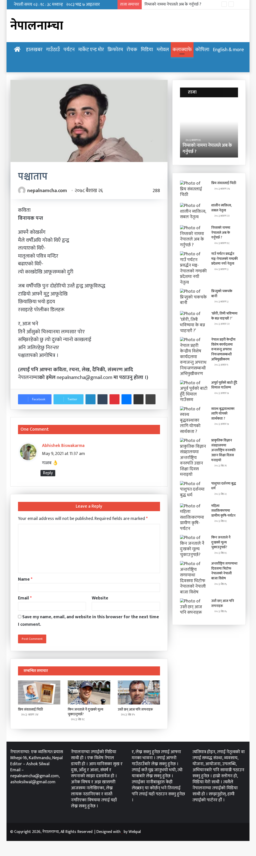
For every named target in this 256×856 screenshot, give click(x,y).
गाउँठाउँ (53, 49)
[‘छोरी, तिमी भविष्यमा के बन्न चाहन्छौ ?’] (194, 322)
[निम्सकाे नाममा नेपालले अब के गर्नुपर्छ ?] (194, 236)
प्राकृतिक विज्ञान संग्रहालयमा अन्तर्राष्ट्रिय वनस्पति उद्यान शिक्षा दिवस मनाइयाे (223, 450)
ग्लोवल (162, 49)
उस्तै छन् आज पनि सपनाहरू (135, 709)
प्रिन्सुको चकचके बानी (221, 293)
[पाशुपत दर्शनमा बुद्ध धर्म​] (194, 490)
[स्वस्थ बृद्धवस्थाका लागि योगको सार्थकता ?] (194, 420)
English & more (228, 49)
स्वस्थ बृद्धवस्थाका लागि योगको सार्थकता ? (222, 413)
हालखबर (34, 49)
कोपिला (202, 49)
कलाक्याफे (182, 49)
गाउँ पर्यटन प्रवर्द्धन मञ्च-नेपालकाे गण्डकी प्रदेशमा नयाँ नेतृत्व (186, 4)
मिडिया (147, 49)
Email (25, 598)
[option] (209, 130)
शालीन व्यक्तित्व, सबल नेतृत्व (221, 207)
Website (100, 598)
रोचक (131, 49)
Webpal (134, 831)
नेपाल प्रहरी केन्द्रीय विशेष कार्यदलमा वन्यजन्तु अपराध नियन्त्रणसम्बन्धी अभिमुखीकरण (223, 349)
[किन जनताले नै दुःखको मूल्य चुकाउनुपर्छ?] (89, 692)
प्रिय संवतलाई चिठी (30, 709)
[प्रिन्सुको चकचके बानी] (194, 298)
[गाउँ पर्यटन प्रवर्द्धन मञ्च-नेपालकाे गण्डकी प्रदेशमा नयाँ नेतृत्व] (194, 268)
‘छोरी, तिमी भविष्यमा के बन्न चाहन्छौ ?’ (224, 315)
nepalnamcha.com (47, 190)
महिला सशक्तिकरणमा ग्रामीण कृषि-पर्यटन (223, 510)
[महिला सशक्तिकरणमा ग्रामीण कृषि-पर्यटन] (194, 517)
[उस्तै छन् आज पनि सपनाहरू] (139, 692)
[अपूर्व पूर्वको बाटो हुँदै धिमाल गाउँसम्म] (194, 391)
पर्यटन (69, 49)
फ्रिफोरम (115, 49)
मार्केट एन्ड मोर (91, 49)
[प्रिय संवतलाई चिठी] (39, 692)
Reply (48, 473)
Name (25, 579)
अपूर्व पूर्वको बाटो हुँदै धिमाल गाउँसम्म (224, 385)
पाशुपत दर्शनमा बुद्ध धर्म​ (223, 486)
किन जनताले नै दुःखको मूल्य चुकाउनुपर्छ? (85, 712)
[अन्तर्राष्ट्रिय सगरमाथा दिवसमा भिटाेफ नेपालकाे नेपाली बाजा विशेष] (194, 578)
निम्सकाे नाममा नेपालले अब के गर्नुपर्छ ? (207, 148)
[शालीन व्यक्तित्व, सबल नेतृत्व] (194, 212)
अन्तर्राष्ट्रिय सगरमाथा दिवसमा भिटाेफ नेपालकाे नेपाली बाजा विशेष (224, 571)
